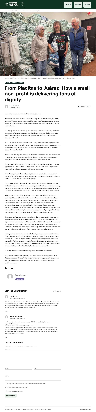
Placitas (7, 82)
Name (7, 368)
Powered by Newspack (85, 409)
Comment (7, 349)
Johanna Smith (16, 316)
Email (35, 368)
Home (6, 10)
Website (7, 376)
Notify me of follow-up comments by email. (17, 387)
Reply (6, 311)
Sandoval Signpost (17, 82)
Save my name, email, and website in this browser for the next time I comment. (26, 383)
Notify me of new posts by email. (15, 391)
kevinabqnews (15, 105)
